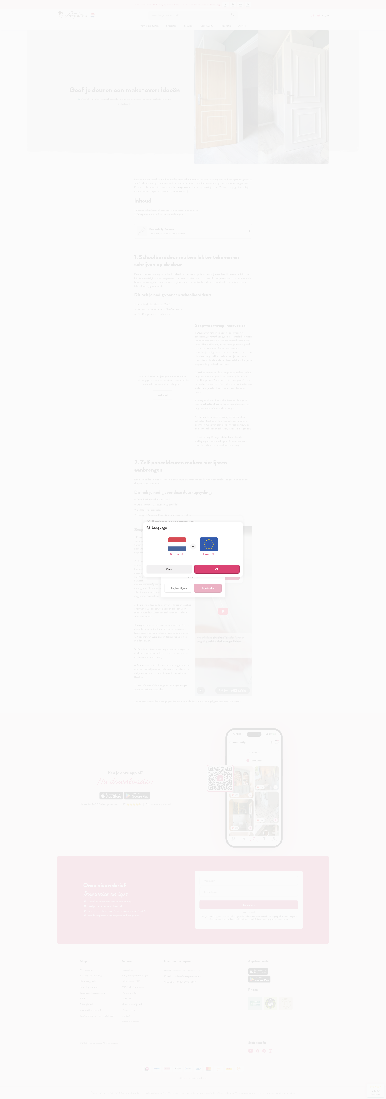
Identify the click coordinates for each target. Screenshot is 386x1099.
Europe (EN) (208, 554)
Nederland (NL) (177, 554)
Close (169, 569)
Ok (217, 569)
